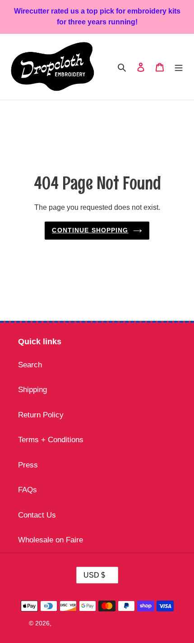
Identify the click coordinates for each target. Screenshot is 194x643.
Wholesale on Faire (50, 540)
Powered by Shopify (136, 623)
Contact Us (37, 515)
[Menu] (178, 66)
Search (30, 365)
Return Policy (41, 415)
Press (28, 465)
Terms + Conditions (50, 439)
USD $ (94, 575)
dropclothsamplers (79, 623)
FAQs (27, 490)
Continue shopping (90, 230)
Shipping (32, 389)
